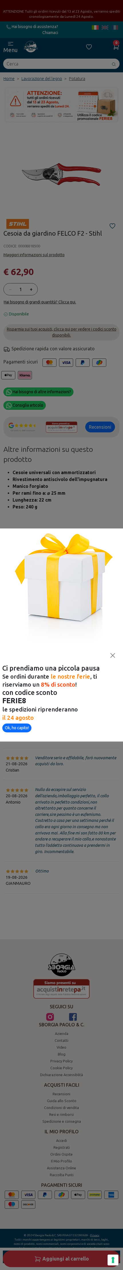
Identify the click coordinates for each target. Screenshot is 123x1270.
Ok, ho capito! (17, 728)
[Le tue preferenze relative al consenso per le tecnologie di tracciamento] (113, 1260)
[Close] (112, 655)
